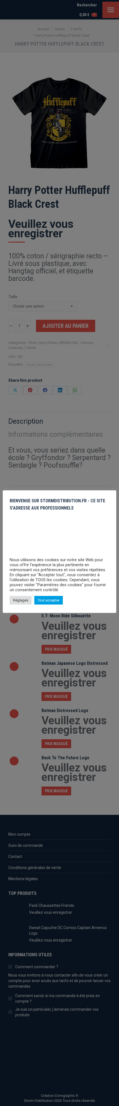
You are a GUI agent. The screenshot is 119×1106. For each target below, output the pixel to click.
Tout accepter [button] (49, 600)
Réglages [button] (20, 600)
